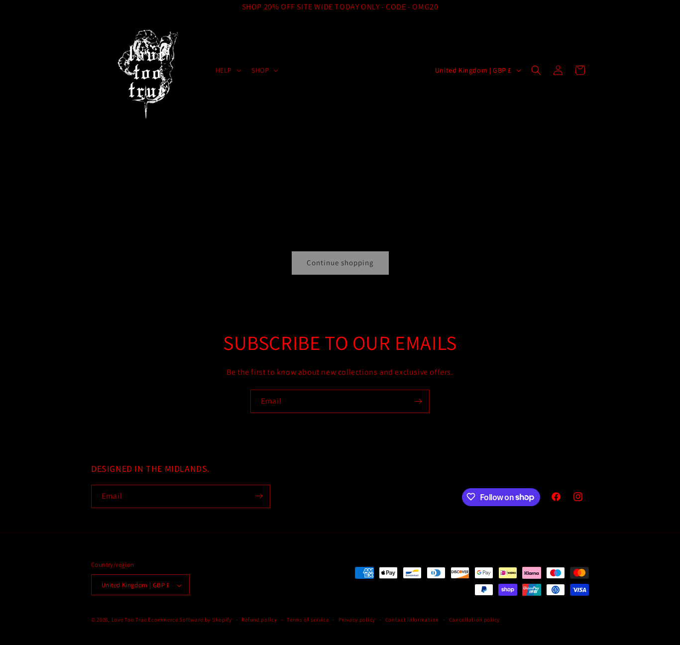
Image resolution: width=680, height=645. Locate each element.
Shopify (222, 620)
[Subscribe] (418, 401)
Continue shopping (340, 262)
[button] (227, 70)
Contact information (412, 619)
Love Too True (129, 620)
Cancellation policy (474, 619)
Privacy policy (357, 619)
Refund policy (259, 619)
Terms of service (308, 619)
